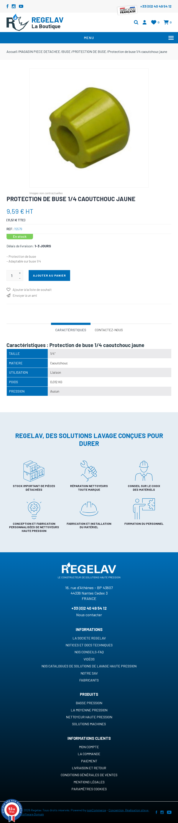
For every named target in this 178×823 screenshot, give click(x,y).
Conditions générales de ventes (89, 775)
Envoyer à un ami (25, 295)
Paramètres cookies (89, 789)
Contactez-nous (109, 330)
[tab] (71, 329)
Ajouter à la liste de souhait (32, 289)
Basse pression (89, 703)
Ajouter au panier (49, 275)
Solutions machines (89, 724)
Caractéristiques (70, 330)
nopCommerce (96, 810)
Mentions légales (89, 782)
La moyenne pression (89, 710)
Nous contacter (89, 614)
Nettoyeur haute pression (89, 717)
